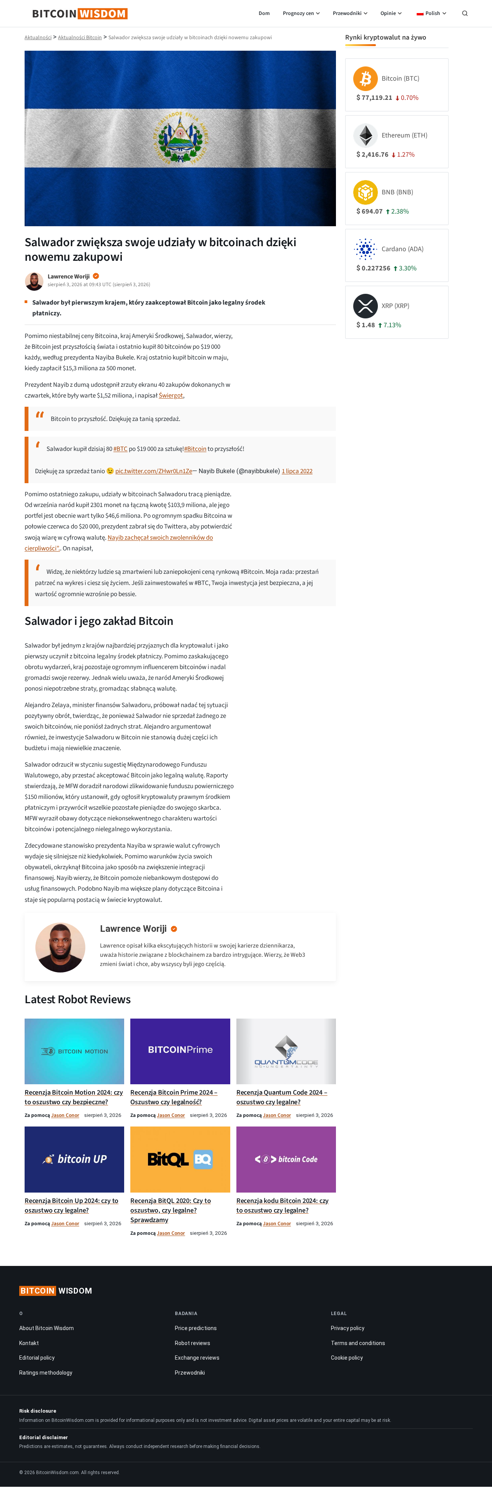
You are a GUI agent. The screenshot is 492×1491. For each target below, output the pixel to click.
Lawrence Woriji (133, 928)
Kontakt (29, 1343)
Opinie (388, 13)
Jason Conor (65, 1115)
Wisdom (56, 1291)
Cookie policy (347, 1358)
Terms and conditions (358, 1343)
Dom (264, 13)
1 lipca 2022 (297, 471)
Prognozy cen (298, 13)
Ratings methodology (45, 1373)
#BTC (120, 449)
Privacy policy (347, 1328)
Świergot (171, 395)
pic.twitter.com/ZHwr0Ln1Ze (153, 471)
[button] (465, 14)
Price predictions (196, 1328)
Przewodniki (347, 13)
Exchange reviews (197, 1358)
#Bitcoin (195, 449)
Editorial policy (37, 1358)
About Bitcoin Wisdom (46, 1328)
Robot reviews (192, 1343)
